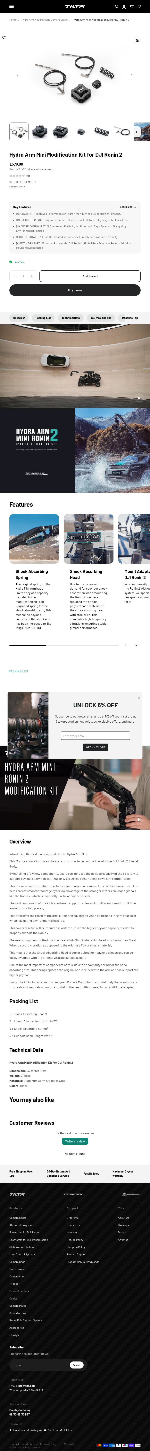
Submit (78, 1366)
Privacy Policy (48, 1444)
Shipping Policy (76, 1247)
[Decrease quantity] (15, 276)
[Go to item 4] (81, 131)
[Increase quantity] (31, 276)
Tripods (14, 1283)
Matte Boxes (16, 1269)
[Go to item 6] (122, 131)
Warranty (72, 1232)
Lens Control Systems (22, 1254)
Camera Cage (17, 1261)
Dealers (122, 1232)
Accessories (16, 1327)
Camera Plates (17, 1305)
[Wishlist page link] (139, 6)
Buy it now (75, 290)
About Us (123, 1217)
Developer (124, 1225)
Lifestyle (14, 1335)
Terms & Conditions (21, 1444)
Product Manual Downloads (83, 1261)
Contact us (73, 1225)
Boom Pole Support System (25, 1320)
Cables (13, 1298)
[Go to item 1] (19, 131)
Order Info (73, 1217)
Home (12, 19)
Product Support (77, 1254)
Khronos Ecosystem (21, 1225)
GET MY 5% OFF (95, 747)
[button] (136, 645)
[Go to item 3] (60, 131)
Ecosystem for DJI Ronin (24, 1232)
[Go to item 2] (39, 131)
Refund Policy (75, 1239)
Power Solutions (19, 1291)
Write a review (75, 1141)
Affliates (123, 1239)
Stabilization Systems (22, 1247)
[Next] (136, 131)
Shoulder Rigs (17, 1313)
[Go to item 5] (101, 131)
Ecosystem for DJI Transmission (28, 1239)
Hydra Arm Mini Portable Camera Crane (44, 19)
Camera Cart (16, 1276)
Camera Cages (17, 1217)
